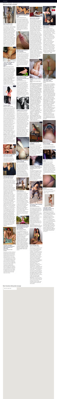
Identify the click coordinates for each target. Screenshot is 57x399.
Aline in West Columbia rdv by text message (23, 161)
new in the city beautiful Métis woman (48, 26)
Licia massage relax (34, 245)
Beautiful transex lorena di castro (36, 79)
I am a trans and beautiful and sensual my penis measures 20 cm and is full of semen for (22, 78)
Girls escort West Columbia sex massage (36, 205)
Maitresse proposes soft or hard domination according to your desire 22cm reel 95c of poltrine (23, 226)
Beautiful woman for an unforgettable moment (8, 176)
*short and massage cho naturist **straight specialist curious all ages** (8, 64)
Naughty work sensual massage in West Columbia (36, 166)
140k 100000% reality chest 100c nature (48, 80)
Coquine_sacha (6, 105)
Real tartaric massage (35, 18)
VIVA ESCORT (5, 1)
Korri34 (45, 188)
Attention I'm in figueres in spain (22, 16)
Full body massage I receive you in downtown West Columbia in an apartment (9, 247)
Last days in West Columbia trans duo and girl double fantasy (48, 208)
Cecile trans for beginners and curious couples (9, 155)
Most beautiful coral (7, 23)
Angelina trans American (22, 110)
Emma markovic (20, 190)
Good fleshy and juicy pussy (48, 160)
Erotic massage (46, 143)
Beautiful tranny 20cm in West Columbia (22, 51)
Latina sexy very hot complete (34, 143)
